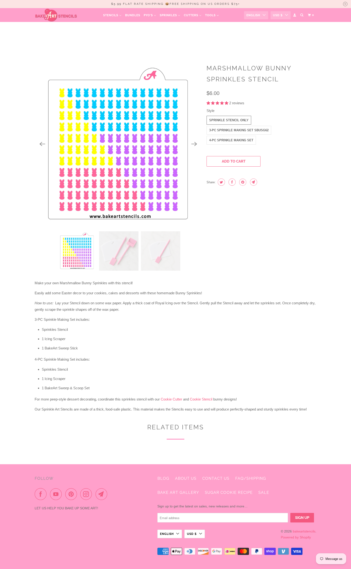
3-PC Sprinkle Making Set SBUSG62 (239, 130)
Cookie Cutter (171, 399)
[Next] (194, 144)
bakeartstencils (304, 531)
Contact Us (215, 478)
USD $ (278, 15)
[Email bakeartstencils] (103, 494)
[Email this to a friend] (253, 182)
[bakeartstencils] (56, 15)
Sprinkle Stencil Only (229, 120)
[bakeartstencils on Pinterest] (72, 494)
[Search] (302, 15)
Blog (163, 478)
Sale (263, 492)
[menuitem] (112, 15)
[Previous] (42, 144)
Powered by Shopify (296, 537)
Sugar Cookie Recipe (229, 492)
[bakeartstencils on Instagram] (87, 494)
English (253, 15)
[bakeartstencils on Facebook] (42, 494)
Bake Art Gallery (178, 492)
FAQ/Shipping (250, 478)
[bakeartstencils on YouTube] (57, 494)
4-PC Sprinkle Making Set (231, 140)
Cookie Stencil (201, 399)
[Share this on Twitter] (221, 182)
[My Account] (295, 15)
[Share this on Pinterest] (242, 182)
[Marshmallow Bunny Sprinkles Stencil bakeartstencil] (118, 144)
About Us (186, 478)
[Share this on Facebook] (231, 182)
